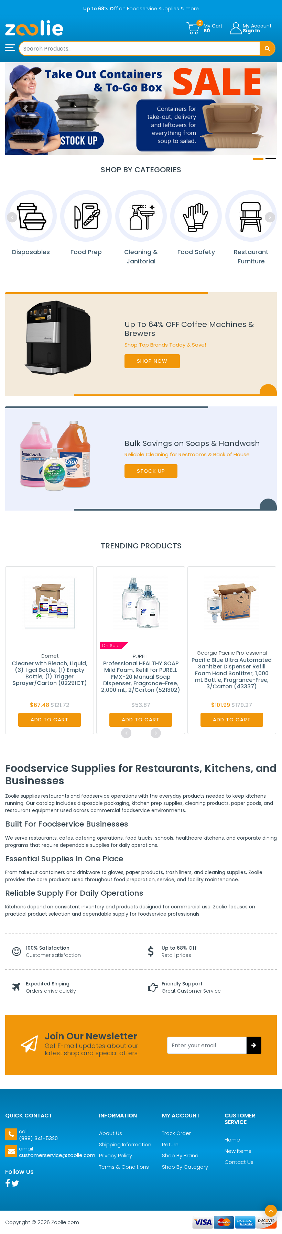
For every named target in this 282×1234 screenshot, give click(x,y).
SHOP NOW (152, 360)
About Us (110, 1133)
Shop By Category (185, 1166)
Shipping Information (125, 1144)
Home (232, 1139)
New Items (238, 1151)
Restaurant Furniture (251, 256)
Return (170, 1144)
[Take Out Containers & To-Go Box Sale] (141, 108)
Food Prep (86, 252)
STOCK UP (151, 470)
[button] (25, 108)
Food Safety (196, 252)
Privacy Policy (115, 1155)
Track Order (176, 1133)
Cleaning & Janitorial (141, 256)
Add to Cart (49, 719)
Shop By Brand (180, 1155)
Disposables (31, 252)
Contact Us (239, 1162)
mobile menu (12, 47)
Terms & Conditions (124, 1166)
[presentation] (12, 217)
